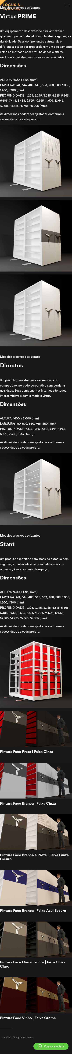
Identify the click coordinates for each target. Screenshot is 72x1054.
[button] (51, 1046)
